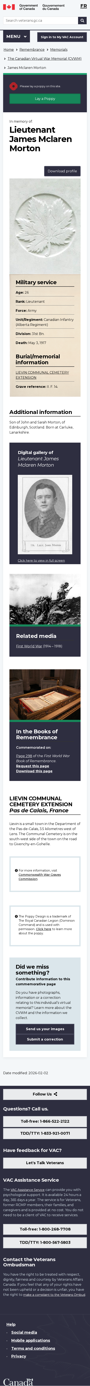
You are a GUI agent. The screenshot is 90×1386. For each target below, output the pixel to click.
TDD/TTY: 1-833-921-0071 (45, 1133)
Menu (14, 36)
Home (9, 50)
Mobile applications (30, 1340)
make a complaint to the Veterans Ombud (54, 1295)
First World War (29, 646)
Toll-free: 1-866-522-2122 (45, 1121)
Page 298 (24, 756)
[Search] (82, 20)
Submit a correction (45, 1039)
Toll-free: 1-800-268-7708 (45, 1229)
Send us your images (45, 1029)
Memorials (58, 50)
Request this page (32, 766)
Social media (24, 1332)
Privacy (18, 1356)
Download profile (62, 171)
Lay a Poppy (45, 99)
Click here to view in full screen (41, 560)
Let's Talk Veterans (45, 1163)
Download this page (34, 771)
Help (10, 1324)
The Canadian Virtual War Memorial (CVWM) (45, 59)
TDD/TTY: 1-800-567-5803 (45, 1242)
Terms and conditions (33, 1348)
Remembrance (32, 50)
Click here (43, 929)
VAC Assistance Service (28, 1190)
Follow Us (51, 1096)
